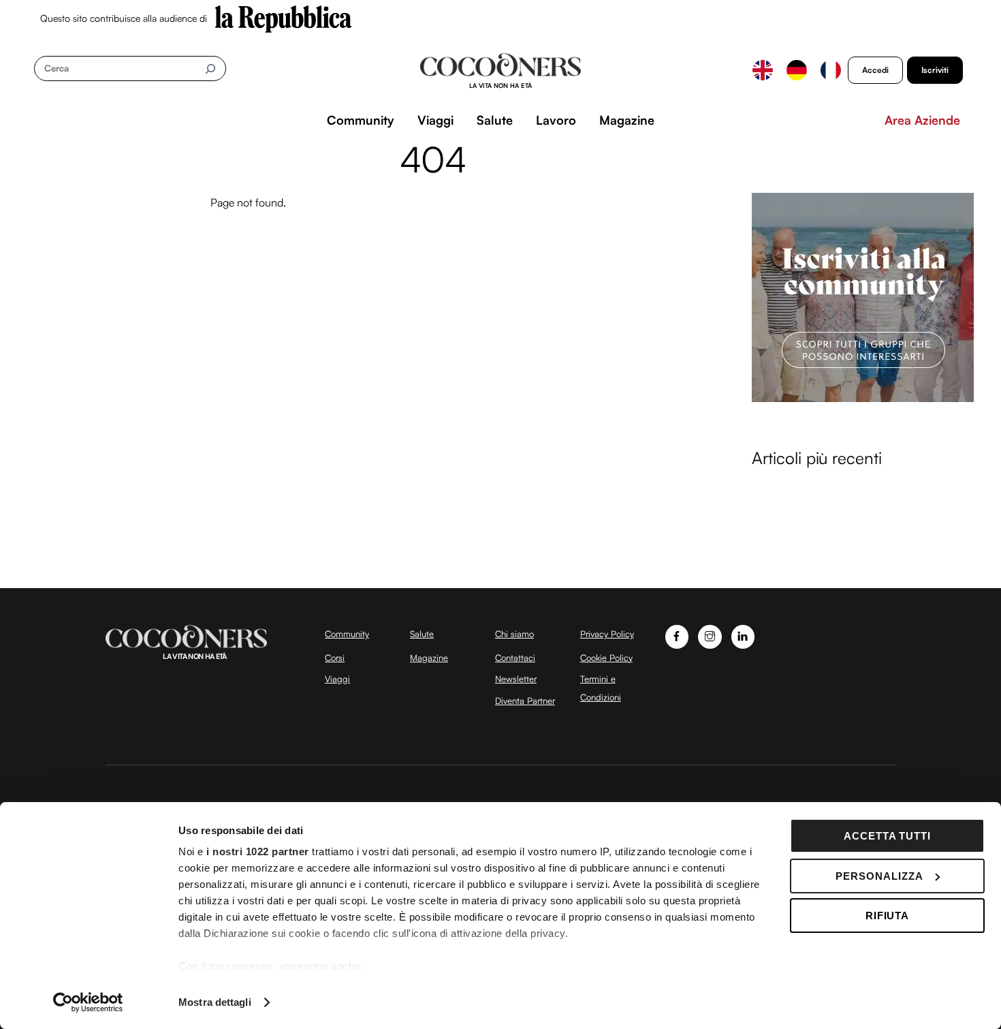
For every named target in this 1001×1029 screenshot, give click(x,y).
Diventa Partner (525, 700)
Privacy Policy (607, 633)
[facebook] (677, 635)
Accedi (875, 70)
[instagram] (710, 635)
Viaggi (435, 119)
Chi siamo (514, 633)
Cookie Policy (606, 657)
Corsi (335, 657)
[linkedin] (743, 635)
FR (831, 70)
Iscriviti (935, 70)
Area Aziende (922, 119)
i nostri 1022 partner (257, 851)
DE (796, 70)
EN (762, 70)
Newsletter (516, 678)
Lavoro (556, 119)
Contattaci (515, 657)
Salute (495, 119)
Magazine (626, 119)
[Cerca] (210, 68)
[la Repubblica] (283, 18)
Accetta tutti (888, 836)
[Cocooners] (501, 70)
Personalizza (879, 876)
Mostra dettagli (214, 1002)
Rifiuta (887, 915)
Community (360, 119)
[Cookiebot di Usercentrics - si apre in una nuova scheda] (88, 1002)
